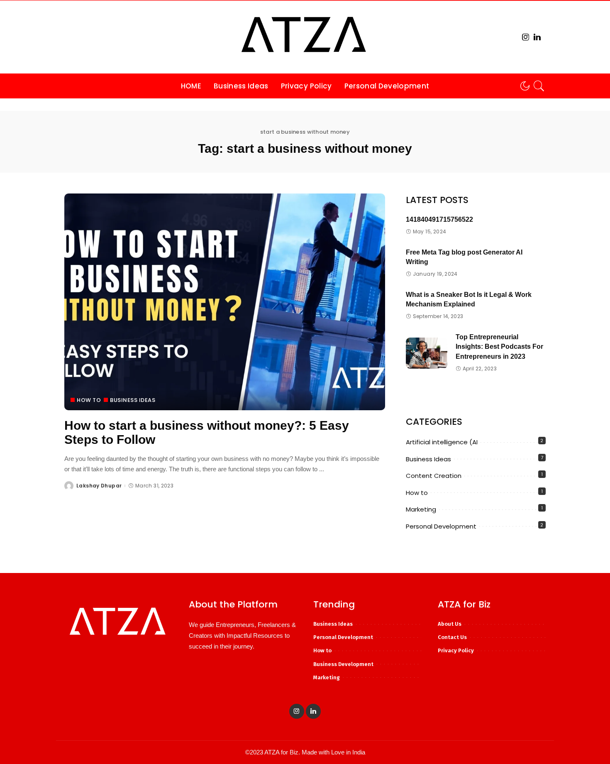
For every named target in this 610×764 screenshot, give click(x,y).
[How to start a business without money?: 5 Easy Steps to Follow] (224, 301)
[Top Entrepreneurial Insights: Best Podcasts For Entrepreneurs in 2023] (426, 353)
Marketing (421, 509)
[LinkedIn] (537, 37)
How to (89, 400)
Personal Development (441, 526)
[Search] (539, 85)
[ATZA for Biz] (305, 37)
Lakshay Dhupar (99, 485)
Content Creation (433, 475)
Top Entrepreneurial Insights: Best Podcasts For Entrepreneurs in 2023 (499, 346)
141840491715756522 (439, 219)
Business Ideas (132, 400)
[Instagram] (526, 37)
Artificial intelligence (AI (442, 442)
